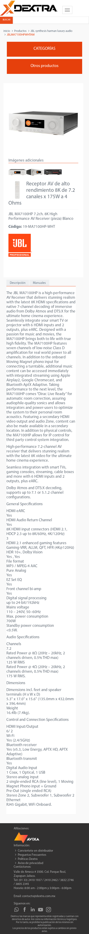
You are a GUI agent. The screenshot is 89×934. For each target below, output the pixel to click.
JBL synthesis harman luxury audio (51, 31)
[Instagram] (48, 909)
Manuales (39, 283)
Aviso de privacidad (30, 863)
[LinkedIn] (32, 909)
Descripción (18, 283)
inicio (6, 31)
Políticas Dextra (28, 859)
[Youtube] (40, 909)
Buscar (6, 20)
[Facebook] (24, 909)
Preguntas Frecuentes (32, 854)
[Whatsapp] (16, 909)
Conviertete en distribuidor (35, 850)
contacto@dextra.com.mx (38, 896)
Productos (20, 31)
